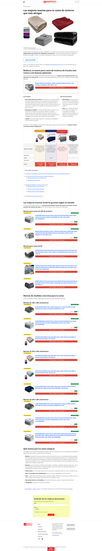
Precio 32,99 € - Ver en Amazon (57, 256)
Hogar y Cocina (26, 6)
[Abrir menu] (24, 2)
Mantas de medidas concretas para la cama (37, 185)
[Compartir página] (78, 2)
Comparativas (28, 489)
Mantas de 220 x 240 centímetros (36, 189)
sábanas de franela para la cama (53, 64)
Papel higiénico (51, 549)
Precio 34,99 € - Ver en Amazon (57, 442)
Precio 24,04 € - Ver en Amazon (57, 224)
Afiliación (40, 536)
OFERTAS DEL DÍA (71, 528)
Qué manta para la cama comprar (34, 196)
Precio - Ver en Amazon (63, 164)
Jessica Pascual (32, 47)
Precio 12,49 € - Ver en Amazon (57, 271)
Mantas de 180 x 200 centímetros (36, 186)
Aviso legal (40, 529)
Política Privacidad (42, 531)
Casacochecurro (55, 535)
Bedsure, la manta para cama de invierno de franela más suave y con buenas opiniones (47, 173)
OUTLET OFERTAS (71, 524)
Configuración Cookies (43, 534)
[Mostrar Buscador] (75, 2)
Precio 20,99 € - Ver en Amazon (40, 164)
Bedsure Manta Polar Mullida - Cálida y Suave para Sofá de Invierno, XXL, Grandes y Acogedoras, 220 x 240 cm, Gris (54, 84)
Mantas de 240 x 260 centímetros (36, 191)
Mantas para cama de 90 (34, 180)
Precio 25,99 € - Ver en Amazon (57, 87)
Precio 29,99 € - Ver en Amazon (57, 240)
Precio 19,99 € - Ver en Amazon (51, 164)
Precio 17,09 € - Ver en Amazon (57, 314)
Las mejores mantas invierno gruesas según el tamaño (39, 176)
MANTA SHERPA (30, 60)
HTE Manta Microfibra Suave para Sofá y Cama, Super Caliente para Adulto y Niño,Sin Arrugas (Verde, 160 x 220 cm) (55, 371)
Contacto (40, 526)
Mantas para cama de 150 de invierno (37, 177)
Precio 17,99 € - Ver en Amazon (57, 375)
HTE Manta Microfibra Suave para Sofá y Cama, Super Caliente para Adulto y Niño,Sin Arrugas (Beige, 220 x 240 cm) (55, 337)
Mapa (39, 524)
